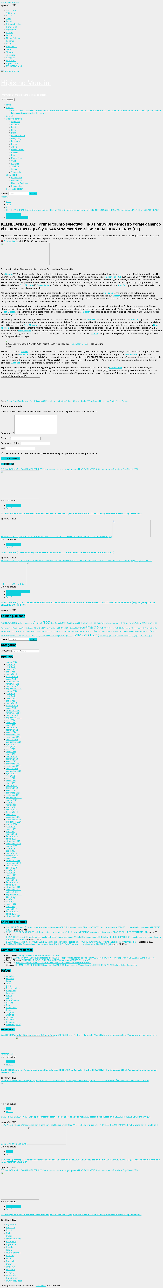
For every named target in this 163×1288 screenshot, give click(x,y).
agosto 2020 (11, 824)
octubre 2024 (12, 715)
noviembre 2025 (13, 684)
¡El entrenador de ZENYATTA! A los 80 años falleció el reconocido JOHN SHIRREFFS (53, 962)
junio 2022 (10, 778)
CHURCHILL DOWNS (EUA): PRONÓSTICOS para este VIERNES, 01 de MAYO (56, 960)
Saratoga (66, 635)
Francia (9, 1151)
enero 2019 (11, 858)
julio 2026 (10, 664)
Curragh (120, 623)
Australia (15, 124)
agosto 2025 (11, 691)
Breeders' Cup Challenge (18, 591)
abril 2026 (10, 672)
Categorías (6, 650)
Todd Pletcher (124, 636)
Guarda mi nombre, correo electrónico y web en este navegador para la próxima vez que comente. (50, 453)
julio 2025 (10, 693)
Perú (13, 155)
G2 (41, 627)
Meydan (95, 631)
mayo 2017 (11, 904)
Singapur (15, 163)
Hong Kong (16, 138)
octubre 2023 (12, 739)
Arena (9, 401)
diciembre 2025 (13, 681)
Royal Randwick (142, 631)
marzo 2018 (11, 880)
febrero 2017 (12, 911)
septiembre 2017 (14, 894)
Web (3, 448)
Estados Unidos (18, 135)
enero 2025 (11, 708)
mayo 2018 (11, 875)
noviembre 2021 (13, 795)
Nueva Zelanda (17, 149)
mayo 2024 (11, 722)
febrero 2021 (12, 812)
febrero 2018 (12, 882)
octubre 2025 (12, 686)
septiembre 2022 (14, 771)
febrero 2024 (12, 730)
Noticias (9, 107)
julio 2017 (10, 899)
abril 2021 (10, 807)
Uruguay (14, 169)
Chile (13, 130)
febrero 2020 (12, 836)
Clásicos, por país (14, 119)
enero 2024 (11, 732)
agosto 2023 (11, 744)
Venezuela (16, 172)
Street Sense (43, 285)
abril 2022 (10, 783)
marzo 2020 (11, 834)
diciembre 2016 (13, 916)
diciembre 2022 (13, 764)
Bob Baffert (58, 623)
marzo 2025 (11, 703)
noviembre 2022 (13, 766)
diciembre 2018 (13, 860)
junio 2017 (10, 902)
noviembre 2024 (13, 713)
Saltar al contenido (10, 2)
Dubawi (140, 623)
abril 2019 (10, 851)
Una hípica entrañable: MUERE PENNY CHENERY (39, 955)
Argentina (15, 121)
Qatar (13, 161)
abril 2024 (10, 725)
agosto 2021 (11, 800)
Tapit (113, 636)
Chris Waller (102, 623)
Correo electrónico (11, 443)
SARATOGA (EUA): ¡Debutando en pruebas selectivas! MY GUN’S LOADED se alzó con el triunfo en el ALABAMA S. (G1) (56, 536)
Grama (93, 627)
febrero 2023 (12, 759)
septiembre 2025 (14, 689)
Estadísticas (16, 177)
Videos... (5, 197)
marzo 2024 (11, 727)
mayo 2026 (11, 669)
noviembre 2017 (13, 889)
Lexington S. (110, 276)
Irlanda (14, 144)
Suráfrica (15, 166)
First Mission (26, 285)
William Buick (146, 636)
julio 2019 (10, 848)
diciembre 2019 (13, 841)
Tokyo (135, 636)
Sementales (16, 186)
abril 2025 (10, 701)
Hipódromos (11, 1022)
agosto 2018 (11, 868)
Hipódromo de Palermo (144, 628)
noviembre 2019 (13, 843)
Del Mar (130, 623)
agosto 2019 (11, 846)
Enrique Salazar (11, 241)
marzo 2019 (11, 853)
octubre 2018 (12, 865)
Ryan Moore (31, 635)
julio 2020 (10, 826)
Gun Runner (128, 628)
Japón (14, 147)
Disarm (9, 274)
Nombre (6, 438)
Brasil (13, 127)
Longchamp (84, 631)
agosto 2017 (11, 897)
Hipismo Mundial (26, 83)
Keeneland (50, 401)
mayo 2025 (11, 698)
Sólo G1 (9, 116)
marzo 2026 (11, 674)
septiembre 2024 (14, 718)
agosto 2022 (11, 773)
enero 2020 (11, 839)
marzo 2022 (11, 785)
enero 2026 (11, 679)
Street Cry (105, 636)
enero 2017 (11, 914)
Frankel (17, 628)
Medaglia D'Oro (85, 401)
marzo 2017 (11, 909)
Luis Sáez (108, 293)
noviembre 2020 (13, 819)
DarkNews (41, 1285)
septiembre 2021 (14, 797)
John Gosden (61, 631)
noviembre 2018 (13, 863)
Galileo (63, 627)
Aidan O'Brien (12, 622)
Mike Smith (107, 631)
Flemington (6, 628)
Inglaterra (15, 141)
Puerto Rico (16, 158)
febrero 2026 (12, 676)
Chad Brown (73, 623)
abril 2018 (10, 877)
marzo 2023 (11, 756)
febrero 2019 (12, 856)
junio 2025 (10, 696)
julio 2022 (10, 776)
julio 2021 (10, 802)
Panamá (14, 152)
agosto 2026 (11, 662)
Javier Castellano (45, 631)
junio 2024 (10, 720)
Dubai (13, 133)
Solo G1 (86, 635)
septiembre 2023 (14, 742)
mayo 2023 (11, 751)
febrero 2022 (12, 788)
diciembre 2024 (13, 710)
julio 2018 (10, 870)
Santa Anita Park (49, 636)
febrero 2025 (12, 705)
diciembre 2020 (13, 817)
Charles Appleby (88, 623)
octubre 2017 (12, 892)
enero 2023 (11, 761)
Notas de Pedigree (19, 183)
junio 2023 (10, 749)
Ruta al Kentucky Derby (17, 217)
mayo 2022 (11, 781)
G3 (119, 276)
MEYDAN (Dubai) (13, 1024)
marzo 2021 (11, 810)
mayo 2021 (11, 805)
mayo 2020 (11, 829)
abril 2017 (10, 906)
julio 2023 (10, 747)
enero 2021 (11, 814)
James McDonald (30, 631)
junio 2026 (10, 667)
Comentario (7, 433)
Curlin (112, 623)
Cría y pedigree (13, 175)
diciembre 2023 (13, 735)
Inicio (8, 105)
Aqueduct (28, 623)
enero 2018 (11, 885)
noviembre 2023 (13, 737)
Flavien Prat (151, 623)
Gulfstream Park (113, 628)
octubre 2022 (12, 768)
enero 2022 (11, 790)
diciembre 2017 (13, 887)
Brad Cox (122, 285)
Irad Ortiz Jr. (16, 631)
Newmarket (118, 631)
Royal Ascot (130, 631)
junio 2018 (10, 872)
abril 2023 (10, 754)
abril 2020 (10, 831)
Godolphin (75, 628)
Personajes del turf (14, 189)
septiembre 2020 (14, 822)
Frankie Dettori (29, 628)
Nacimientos (16, 180)
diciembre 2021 (13, 793)
